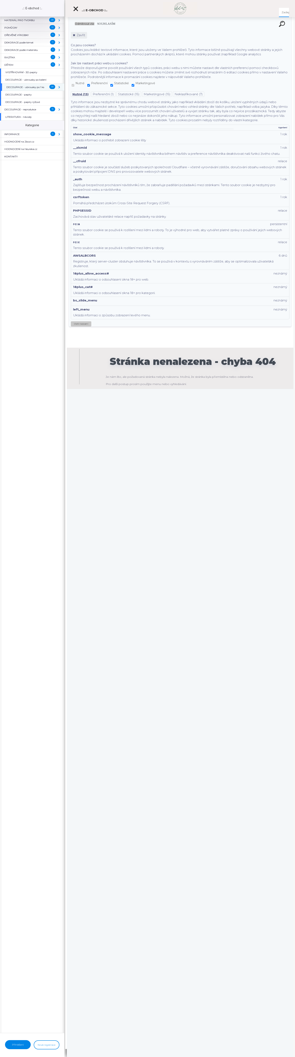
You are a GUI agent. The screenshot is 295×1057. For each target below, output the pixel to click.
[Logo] (180, 8)
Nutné (79, 83)
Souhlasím (106, 23)
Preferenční (99, 83)
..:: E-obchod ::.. (94, 10)
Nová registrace (46, 1044)
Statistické (121, 83)
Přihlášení (18, 1044)
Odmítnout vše (84, 23)
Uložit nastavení (81, 324)
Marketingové (145, 83)
